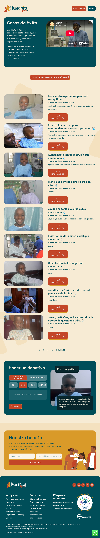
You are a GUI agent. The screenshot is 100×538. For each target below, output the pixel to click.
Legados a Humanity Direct (15, 516)
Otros (42, 385)
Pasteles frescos (27, 532)
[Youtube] (92, 485)
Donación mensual (18, 377)
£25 (33, 385)
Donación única (37, 378)
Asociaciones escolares (36, 510)
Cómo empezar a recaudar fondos (37, 504)
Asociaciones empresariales (36, 516)
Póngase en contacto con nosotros (63, 504)
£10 (23, 385)
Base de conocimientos (14, 527)
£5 (13, 385)
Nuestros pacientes (15, 499)
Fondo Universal (13, 511)
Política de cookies (73, 524)
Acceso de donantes (62, 508)
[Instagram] (74, 485)
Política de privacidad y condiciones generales (22, 524)
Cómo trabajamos (38, 499)
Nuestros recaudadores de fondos (14, 505)
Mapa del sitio (29, 527)
